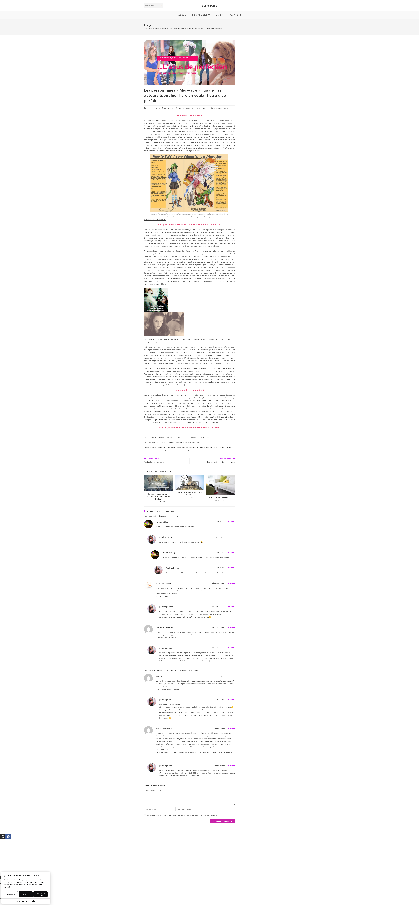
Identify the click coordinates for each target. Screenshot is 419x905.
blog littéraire (180, 448)
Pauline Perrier (209, 5)
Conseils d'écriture (201, 108)
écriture (173, 450)
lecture (179, 450)
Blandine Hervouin (164, 627)
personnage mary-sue (210, 450)
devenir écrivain (160, 450)
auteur (153, 448)
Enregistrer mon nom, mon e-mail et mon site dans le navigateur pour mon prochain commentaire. (183, 815)
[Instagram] (2, 836)
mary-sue (185, 450)
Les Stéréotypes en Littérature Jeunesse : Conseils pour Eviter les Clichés (175, 670)
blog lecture (170, 448)
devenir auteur (149, 450)
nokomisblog (162, 522)
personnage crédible (196, 450)
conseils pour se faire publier (223, 448)
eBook (180, 442)
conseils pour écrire (206, 448)
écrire (168, 450)
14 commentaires (221, 108)
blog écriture (161, 448)
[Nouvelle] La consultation (220, 497)
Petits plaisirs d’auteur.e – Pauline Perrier (164, 516)
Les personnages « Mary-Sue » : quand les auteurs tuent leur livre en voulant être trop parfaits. (191, 29)
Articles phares (185, 108)
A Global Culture (163, 583)
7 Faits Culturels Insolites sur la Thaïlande (189, 493)
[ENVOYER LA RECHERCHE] (161, 5)
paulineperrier (153, 108)
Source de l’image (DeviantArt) (155, 219)
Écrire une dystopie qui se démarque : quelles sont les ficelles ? (158, 496)
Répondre (231, 521)
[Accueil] (144, 29)
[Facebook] (8, 836)
